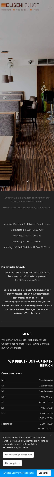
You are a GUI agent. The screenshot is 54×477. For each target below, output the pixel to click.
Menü (50, 7)
